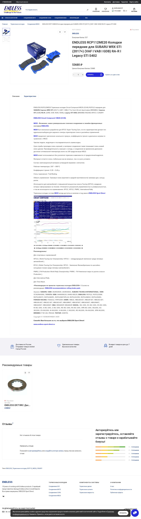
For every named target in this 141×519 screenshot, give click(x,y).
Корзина (134, 11)
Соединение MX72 (30, 18)
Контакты (107, 2)
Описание (15, 96)
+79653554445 (6, 2)
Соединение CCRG (45, 18)
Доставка (116, 2)
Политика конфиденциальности (121, 489)
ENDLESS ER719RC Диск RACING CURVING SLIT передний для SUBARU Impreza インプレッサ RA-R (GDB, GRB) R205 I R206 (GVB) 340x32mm (18, 405)
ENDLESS (9, 468)
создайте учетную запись (54, 451)
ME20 (34, 468)
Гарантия (124, 2)
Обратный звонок (22, 2)
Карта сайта (134, 2)
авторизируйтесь (35, 451)
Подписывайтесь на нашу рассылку (18, 508)
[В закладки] (65, 32)
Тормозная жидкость (87, 492)
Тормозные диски (86, 486)
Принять (123, 513)
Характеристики (30, 96)
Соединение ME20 (60, 18)
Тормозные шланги (86, 489)
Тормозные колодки (20, 468)
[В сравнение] (60, 32)
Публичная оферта (116, 492)
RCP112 (29, 468)
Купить (91, 74)
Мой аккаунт (118, 8)
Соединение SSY (54, 486)
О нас (112, 486)
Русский (118, 11)
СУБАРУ (39, 468)
